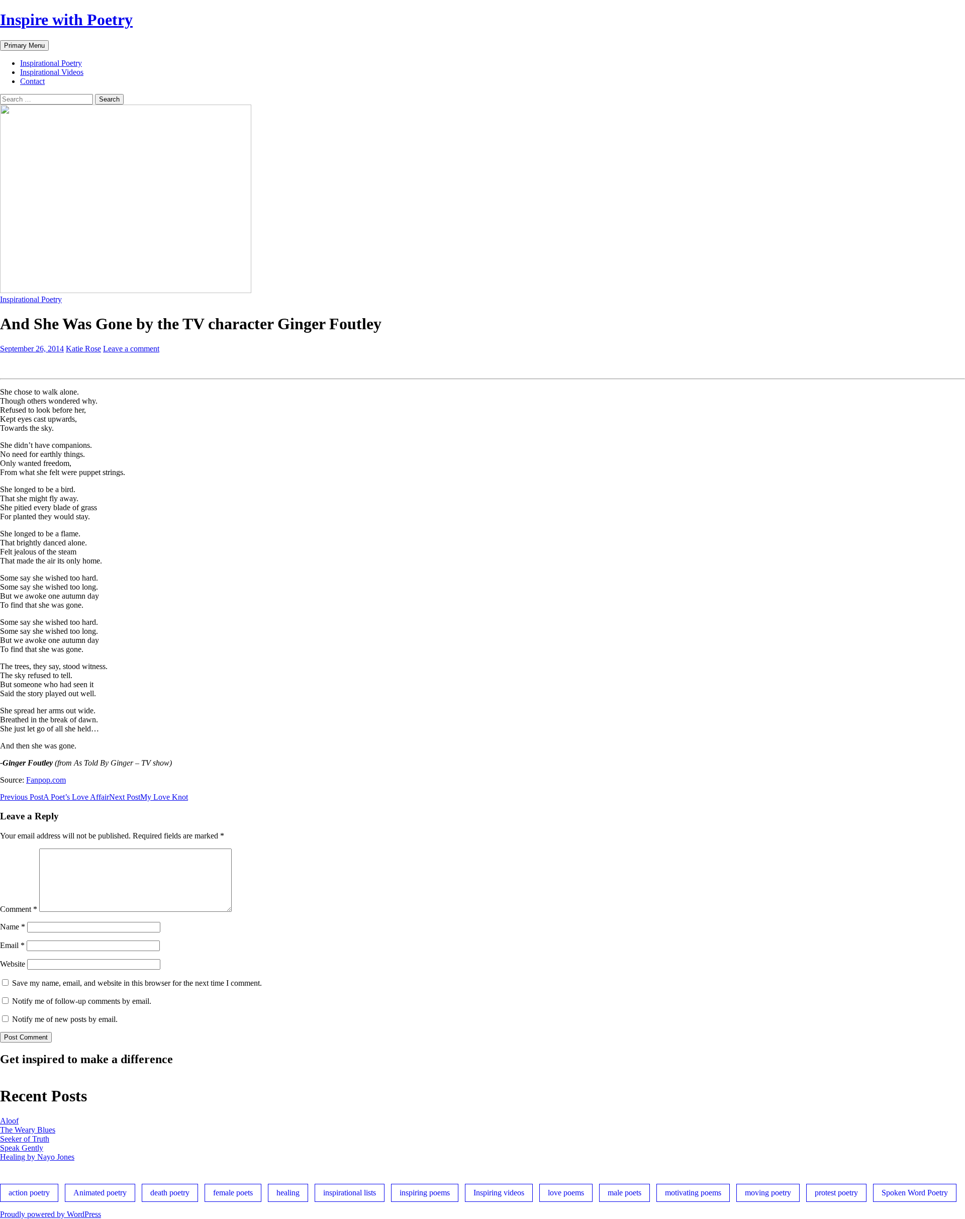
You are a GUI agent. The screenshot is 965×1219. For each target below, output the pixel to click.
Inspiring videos (498, 1192)
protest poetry (836, 1192)
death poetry (169, 1192)
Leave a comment (131, 348)
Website (12, 964)
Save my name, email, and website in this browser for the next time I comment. (137, 983)
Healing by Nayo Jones (37, 1157)
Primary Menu (24, 45)
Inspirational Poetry (51, 63)
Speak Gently (21, 1148)
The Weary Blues (27, 1130)
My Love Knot (148, 797)
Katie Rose (83, 348)
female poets (233, 1192)
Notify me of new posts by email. (65, 1019)
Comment (18, 909)
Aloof (9, 1120)
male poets (624, 1192)
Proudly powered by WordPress (50, 1214)
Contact (32, 81)
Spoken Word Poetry (915, 1192)
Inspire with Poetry (66, 20)
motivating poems (693, 1192)
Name (12, 926)
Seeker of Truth (24, 1139)
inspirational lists (349, 1192)
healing (288, 1192)
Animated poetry (100, 1192)
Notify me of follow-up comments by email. (81, 1001)
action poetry (29, 1192)
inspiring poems (425, 1192)
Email (12, 945)
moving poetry (768, 1192)
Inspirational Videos (51, 72)
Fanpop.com (46, 780)
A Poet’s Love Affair (54, 797)
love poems (566, 1192)
